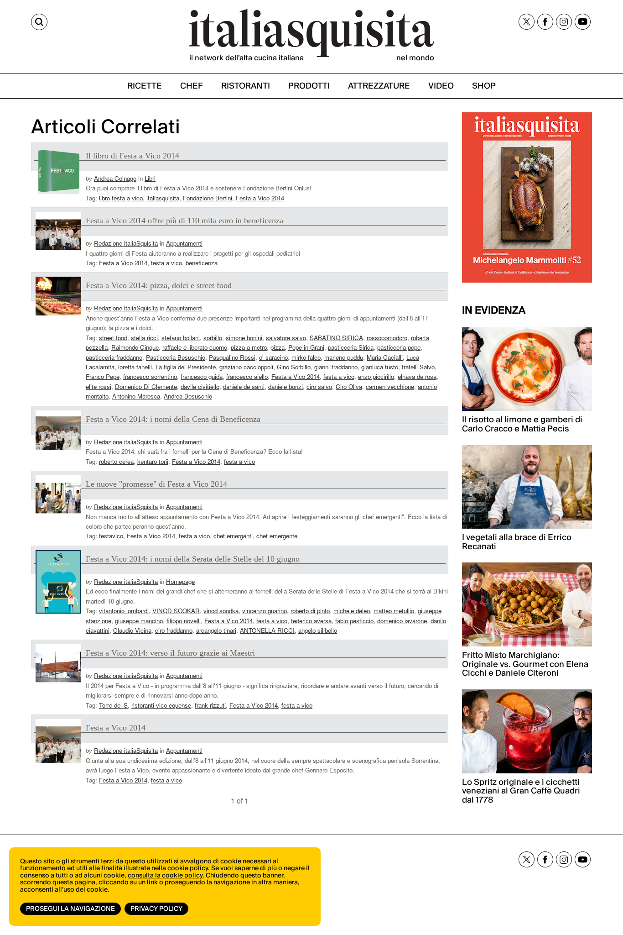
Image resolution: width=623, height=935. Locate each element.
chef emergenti (233, 535)
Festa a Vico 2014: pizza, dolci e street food (159, 285)
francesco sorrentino (150, 376)
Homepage (180, 581)
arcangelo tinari (216, 630)
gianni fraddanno (336, 366)
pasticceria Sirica (351, 347)
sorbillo (212, 337)
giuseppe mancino (139, 620)
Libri (150, 178)
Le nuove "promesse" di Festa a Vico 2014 (156, 484)
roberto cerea (116, 461)
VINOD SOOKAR (176, 610)
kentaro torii (152, 461)
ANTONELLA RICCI (267, 630)
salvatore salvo (286, 337)
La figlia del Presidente (186, 366)
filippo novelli (183, 620)
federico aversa (311, 620)
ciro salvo (319, 386)
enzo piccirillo (376, 376)
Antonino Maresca (136, 396)
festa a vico (166, 262)
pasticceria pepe (399, 347)
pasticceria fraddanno (114, 357)
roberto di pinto (310, 610)
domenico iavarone (402, 620)
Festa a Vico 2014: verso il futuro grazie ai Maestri (170, 652)
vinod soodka (221, 610)
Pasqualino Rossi (232, 357)
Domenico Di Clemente (146, 386)
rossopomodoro (387, 337)
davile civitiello (200, 386)
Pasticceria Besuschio (175, 357)
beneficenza (202, 262)
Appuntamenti (184, 243)
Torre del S (113, 705)
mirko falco (306, 357)
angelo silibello (317, 630)
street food (113, 337)
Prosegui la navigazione (70, 908)
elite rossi (98, 386)
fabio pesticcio (354, 620)
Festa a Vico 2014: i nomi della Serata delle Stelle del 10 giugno (193, 558)
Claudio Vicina (132, 630)
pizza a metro (249, 347)
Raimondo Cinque (135, 347)
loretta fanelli (135, 366)
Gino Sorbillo (294, 366)
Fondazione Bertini (207, 198)
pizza (277, 347)
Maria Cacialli (385, 357)
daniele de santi (244, 386)
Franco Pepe (102, 376)
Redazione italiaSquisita (126, 243)
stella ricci (144, 337)
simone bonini (244, 337)
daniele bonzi (285, 386)
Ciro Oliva (349, 386)
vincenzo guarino (264, 610)
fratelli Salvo (418, 366)
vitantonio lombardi (124, 610)
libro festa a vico (121, 198)
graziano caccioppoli (246, 366)
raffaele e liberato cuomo (194, 347)
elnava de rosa (417, 376)
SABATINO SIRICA (336, 337)
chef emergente (276, 535)
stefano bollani (180, 337)
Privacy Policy (156, 908)
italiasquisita (162, 198)
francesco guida (202, 376)
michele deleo (351, 610)
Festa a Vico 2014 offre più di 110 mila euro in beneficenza (184, 220)
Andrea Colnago (115, 178)
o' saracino (273, 357)
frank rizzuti (210, 705)
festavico (111, 535)
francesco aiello (247, 376)
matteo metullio (394, 610)
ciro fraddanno (173, 630)
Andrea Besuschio (188, 396)
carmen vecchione (390, 386)
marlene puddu (343, 357)
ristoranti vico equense (161, 705)
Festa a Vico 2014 (260, 198)
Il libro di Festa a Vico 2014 (132, 155)
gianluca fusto (379, 366)
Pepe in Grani (306, 347)
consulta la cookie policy (165, 875)
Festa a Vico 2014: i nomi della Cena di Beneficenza (173, 419)
